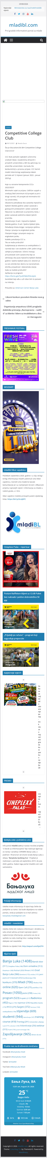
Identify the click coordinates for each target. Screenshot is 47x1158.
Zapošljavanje (17, 1034)
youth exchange (22, 1030)
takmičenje (29, 1017)
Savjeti (23, 1006)
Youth (12, 1030)
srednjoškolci (9, 1011)
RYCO (12, 1007)
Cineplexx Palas (15, 966)
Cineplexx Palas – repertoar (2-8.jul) (39, 809)
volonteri (15, 1026)
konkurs (10, 982)
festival (19, 970)
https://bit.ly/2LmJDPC (16, 499)
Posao (12, 992)
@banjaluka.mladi (18, 1052)
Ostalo (8, 127)
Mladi (25, 982)
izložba (34, 974)
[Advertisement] (23, 75)
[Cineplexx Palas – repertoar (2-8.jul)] (20, 802)
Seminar (35, 1007)
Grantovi (25, 974)
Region (13, 1003)
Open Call (25, 987)
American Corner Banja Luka (26, 288)
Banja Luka (17, 961)
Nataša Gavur (22, 143)
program (11, 998)
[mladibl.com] (5, 40)
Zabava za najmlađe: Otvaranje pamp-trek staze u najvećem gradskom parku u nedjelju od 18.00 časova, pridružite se (39, 739)
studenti (13, 1016)
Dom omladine (33, 966)
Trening (23, 1021)
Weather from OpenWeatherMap (23, 1123)
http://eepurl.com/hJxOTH (33, 946)
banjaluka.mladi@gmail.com (14, 916)
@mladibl (13, 1062)
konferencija (29, 978)
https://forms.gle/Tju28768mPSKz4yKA (20, 276)
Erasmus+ (8, 970)
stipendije (26, 1011)
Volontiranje (28, 1025)
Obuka (37, 982)
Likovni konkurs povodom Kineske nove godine (25, 299)
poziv (27, 993)
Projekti (25, 998)
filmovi (29, 970)
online (10, 987)
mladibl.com (23, 24)
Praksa (36, 993)
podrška (37, 988)
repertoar (23, 1002)
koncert (17, 977)
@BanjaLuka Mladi (17, 1067)
